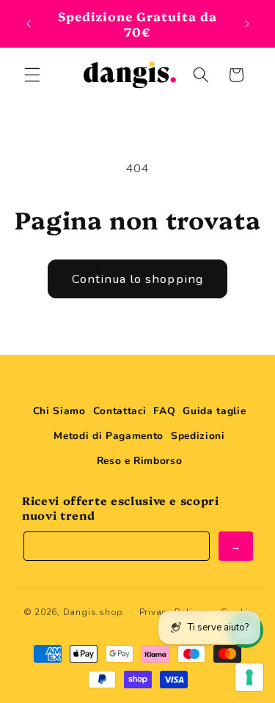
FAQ (164, 411)
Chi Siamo (59, 411)
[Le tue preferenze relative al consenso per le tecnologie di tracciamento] (249, 677)
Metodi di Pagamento (109, 436)
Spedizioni (198, 436)
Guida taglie (214, 411)
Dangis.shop (93, 612)
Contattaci (120, 411)
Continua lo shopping (137, 278)
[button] (32, 74)
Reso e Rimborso (140, 461)
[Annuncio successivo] (247, 23)
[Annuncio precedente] (28, 23)
